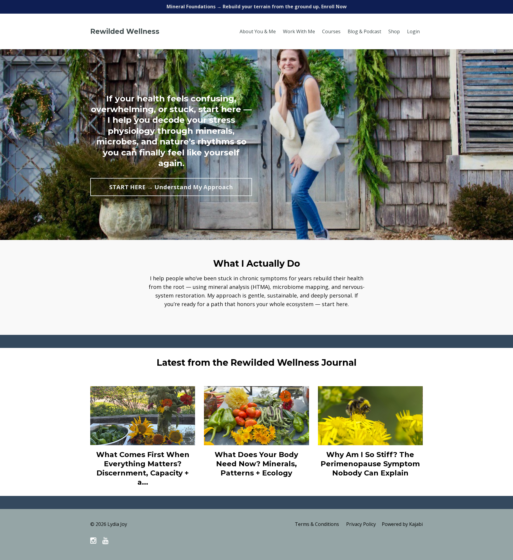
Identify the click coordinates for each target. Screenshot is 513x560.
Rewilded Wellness (124, 31)
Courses (331, 31)
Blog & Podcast (364, 31)
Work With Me (299, 31)
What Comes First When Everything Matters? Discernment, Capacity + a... (142, 468)
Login (413, 31)
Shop (394, 31)
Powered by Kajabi (402, 524)
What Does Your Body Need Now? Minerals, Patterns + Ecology (256, 463)
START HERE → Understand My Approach (171, 187)
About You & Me (258, 31)
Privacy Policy (361, 524)
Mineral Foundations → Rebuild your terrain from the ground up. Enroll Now (257, 6)
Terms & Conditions (317, 524)
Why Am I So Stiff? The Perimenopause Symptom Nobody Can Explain (370, 463)
